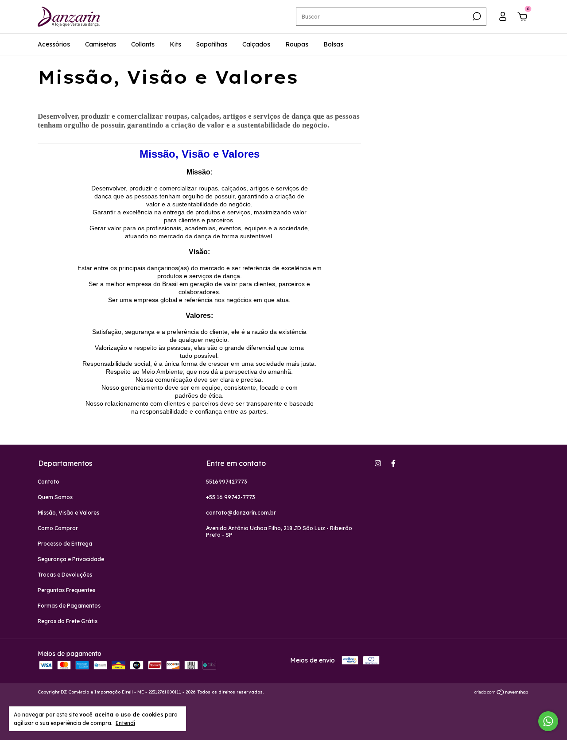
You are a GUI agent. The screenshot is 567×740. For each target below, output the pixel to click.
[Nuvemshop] (501, 693)
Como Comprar (58, 528)
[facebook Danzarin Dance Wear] (393, 463)
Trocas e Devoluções (65, 574)
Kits (175, 44)
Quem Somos (55, 497)
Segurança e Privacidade (71, 559)
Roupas (296, 44)
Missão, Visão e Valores (68, 512)
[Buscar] (476, 16)
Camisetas (100, 44)
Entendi (125, 723)
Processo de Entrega (65, 543)
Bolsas (333, 44)
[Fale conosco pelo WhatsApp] (548, 721)
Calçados (256, 44)
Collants (143, 44)
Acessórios (54, 44)
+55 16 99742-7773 (230, 497)
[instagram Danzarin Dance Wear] (377, 463)
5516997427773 (226, 481)
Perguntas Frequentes (66, 590)
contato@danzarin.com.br (241, 512)
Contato (48, 481)
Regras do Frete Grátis (67, 621)
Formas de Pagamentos (69, 605)
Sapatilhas (211, 44)
